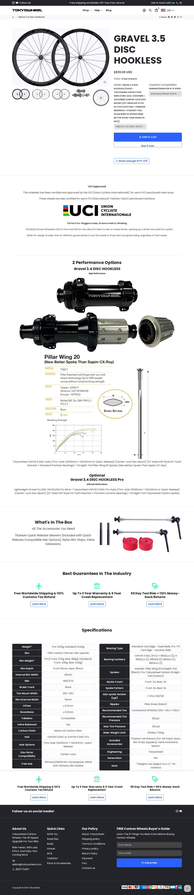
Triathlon (52, 858)
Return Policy (89, 853)
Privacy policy (90, 848)
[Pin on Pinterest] (175, 17)
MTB (49, 853)
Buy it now (147, 145)
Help (98, 10)
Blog (108, 10)
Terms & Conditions (93, 844)
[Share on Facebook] (169, 17)
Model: (130, 103)
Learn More (39, 604)
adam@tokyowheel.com (26, 863)
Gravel (51, 848)
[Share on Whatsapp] (178, 17)
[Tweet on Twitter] (172, 17)
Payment (87, 858)
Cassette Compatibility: (165, 86)
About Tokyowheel (93, 834)
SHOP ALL (52, 834)
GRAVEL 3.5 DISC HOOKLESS (31, 17)
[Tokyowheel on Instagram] (13, 3)
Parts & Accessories (59, 863)
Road (50, 844)
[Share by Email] (181, 17)
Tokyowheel (34, 887)
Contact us (88, 868)
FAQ (84, 863)
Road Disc (53, 839)
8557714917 (20, 869)
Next (105, 57)
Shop (87, 10)
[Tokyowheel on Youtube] (17, 3)
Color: (125, 78)
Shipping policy (91, 839)
